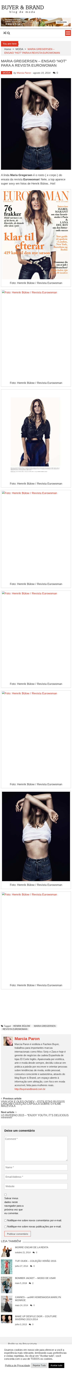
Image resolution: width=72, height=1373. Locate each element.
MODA (19, 49)
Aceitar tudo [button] (56, 1365)
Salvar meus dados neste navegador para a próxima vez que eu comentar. (13, 1206)
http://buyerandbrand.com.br (30, 1089)
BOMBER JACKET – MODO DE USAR (35, 1278)
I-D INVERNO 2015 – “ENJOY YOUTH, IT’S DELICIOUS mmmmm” (35, 1116)
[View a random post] (4, 33)
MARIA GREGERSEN (44, 1026)
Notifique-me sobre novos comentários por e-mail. (34, 1220)
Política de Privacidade (17, 1365)
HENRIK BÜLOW (21, 1026)
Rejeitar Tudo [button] (39, 1365)
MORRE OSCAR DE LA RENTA (31, 1247)
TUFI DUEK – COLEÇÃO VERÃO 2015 (35, 1261)
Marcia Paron (24, 72)
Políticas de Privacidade (22, 1344)
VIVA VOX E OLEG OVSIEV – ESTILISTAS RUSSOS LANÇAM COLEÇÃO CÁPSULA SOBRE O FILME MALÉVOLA (33, 1103)
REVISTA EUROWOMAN (15, 1029)
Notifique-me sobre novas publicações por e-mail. (34, 1226)
